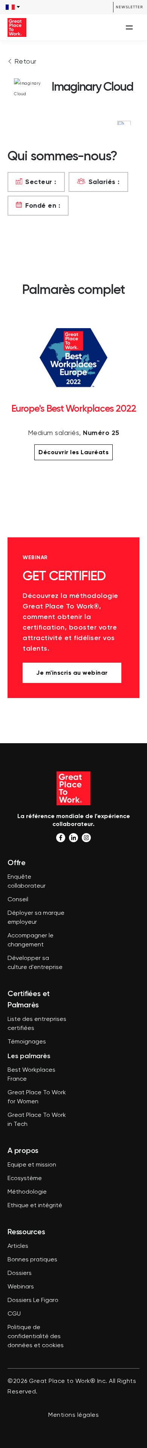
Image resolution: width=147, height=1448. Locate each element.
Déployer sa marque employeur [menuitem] (36, 917)
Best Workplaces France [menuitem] (31, 1074)
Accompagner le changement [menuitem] (31, 940)
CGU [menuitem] (14, 1314)
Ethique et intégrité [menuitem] (35, 1206)
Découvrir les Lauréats (73, 452)
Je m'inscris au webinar (72, 672)
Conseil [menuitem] (18, 900)
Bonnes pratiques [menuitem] (32, 1260)
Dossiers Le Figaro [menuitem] (33, 1300)
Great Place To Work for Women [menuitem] (37, 1097)
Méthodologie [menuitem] (27, 1192)
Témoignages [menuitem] (27, 1042)
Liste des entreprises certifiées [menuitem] (37, 1023)
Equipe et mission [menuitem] (32, 1165)
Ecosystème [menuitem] (25, 1179)
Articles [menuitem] (18, 1246)
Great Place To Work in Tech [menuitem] (37, 1119)
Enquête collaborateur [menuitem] (27, 881)
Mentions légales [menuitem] (73, 1415)
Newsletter (129, 7)
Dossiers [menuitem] (20, 1273)
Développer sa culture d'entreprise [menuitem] (35, 962)
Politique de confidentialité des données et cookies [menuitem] (36, 1337)
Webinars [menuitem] (21, 1287)
